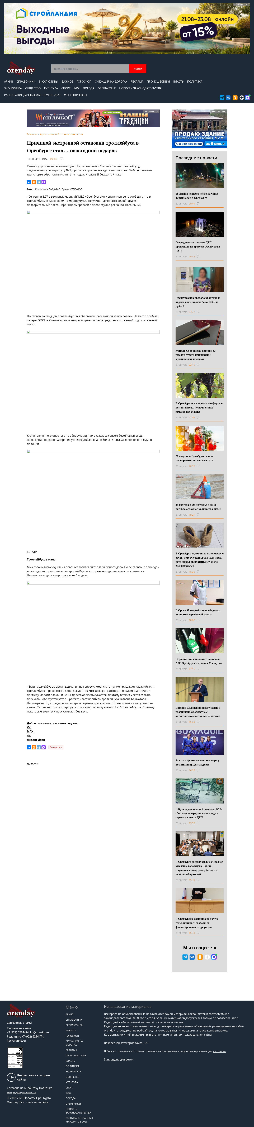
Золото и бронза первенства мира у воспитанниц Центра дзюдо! (197, 762)
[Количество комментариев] (201, 203)
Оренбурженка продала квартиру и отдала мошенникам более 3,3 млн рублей (198, 302)
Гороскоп (84, 81)
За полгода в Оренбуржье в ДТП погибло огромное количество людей (198, 507)
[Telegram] (39, 182)
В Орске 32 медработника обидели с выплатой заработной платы (198, 612)
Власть (178, 81)
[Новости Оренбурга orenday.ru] (21, 68)
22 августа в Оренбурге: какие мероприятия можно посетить (194, 458)
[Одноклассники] (34, 182)
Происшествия (158, 81)
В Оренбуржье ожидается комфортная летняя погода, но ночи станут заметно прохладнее (199, 407)
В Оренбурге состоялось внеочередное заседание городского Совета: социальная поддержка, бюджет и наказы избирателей (199, 868)
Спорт (65, 88)
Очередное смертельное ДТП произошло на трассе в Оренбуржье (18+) (198, 246)
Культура (51, 88)
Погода (88, 88)
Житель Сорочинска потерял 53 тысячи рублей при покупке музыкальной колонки (196, 355)
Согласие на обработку (22, 1088)
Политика (194, 81)
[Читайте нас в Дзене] (241, 97)
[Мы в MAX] (247, 97)
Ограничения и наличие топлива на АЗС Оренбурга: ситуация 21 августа (199, 661)
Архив (8, 81)
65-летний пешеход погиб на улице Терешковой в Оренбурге (197, 196)
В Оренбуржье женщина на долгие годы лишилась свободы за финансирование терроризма (197, 923)
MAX (30, 731)
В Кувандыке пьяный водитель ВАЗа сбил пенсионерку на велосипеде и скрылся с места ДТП (199, 813)
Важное (67, 81)
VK (29, 727)
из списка (219, 1051)
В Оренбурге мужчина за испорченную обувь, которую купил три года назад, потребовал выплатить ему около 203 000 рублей (200, 559)
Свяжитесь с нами (19, 1023)
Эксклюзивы (48, 81)
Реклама (137, 81)
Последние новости (196, 157)
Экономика (13, 88)
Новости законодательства (140, 88)
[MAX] (43, 182)
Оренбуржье (107, 88)
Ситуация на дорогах (111, 81)
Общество (33, 88)
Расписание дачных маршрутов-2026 (32, 95)
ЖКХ (76, 88)
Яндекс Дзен (36, 740)
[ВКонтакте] (29, 182)
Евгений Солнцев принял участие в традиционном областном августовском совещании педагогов (198, 712)
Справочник (25, 81)
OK (29, 736)
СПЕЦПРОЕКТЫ (77, 95)
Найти (138, 69)
